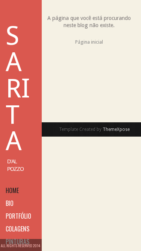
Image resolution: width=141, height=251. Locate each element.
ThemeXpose (116, 129)
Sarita (18, 88)
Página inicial (89, 42)
